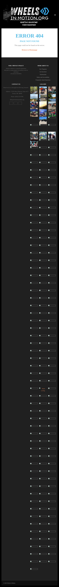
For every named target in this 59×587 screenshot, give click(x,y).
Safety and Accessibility (43, 77)
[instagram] (15, 103)
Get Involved (43, 71)
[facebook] (20, 103)
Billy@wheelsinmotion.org (17, 99)
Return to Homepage (29, 50)
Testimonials (43, 74)
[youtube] (11, 103)
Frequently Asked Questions (43, 80)
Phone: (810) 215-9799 (17, 96)
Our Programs (43, 69)
